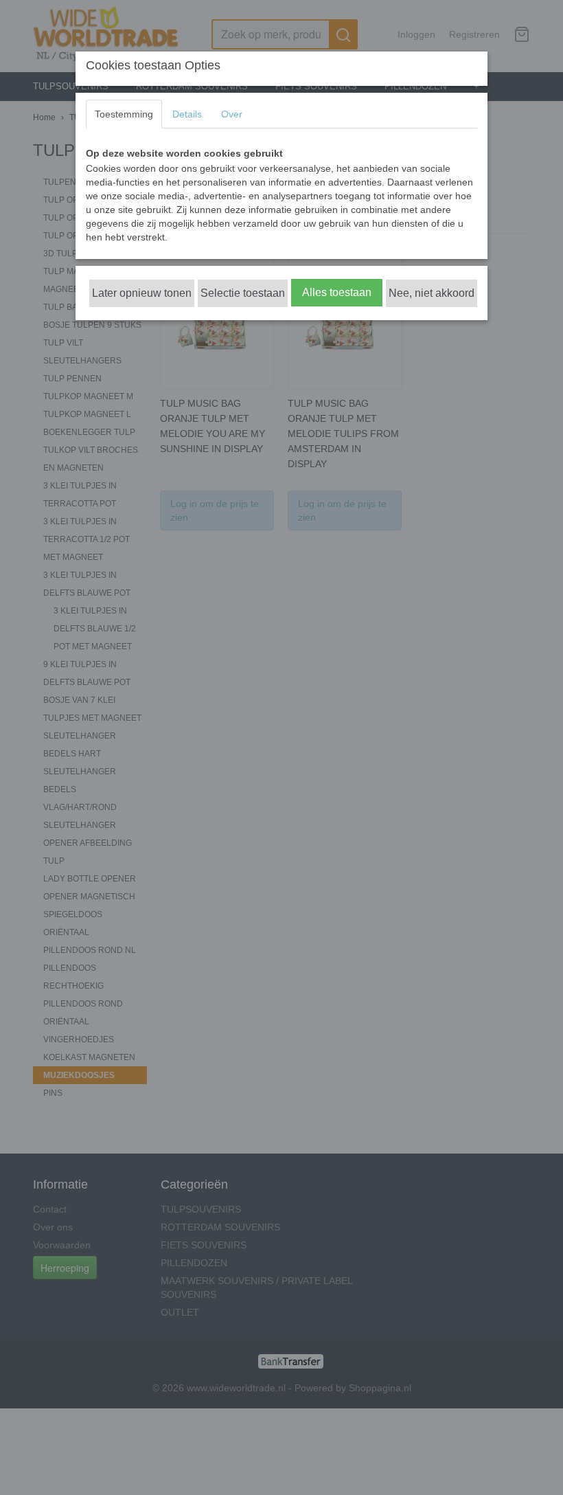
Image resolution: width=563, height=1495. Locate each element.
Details (187, 114)
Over (231, 114)
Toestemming (124, 114)
